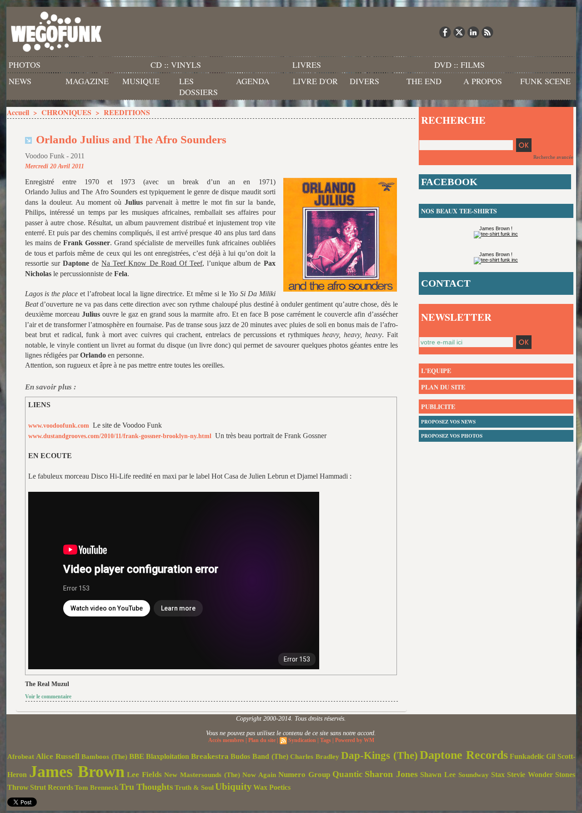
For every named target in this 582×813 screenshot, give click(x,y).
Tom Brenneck (96, 787)
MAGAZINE (87, 81)
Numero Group (304, 774)
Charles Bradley (314, 756)
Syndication (302, 740)
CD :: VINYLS (176, 64)
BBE (136, 756)
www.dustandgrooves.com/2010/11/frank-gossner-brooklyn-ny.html (119, 436)
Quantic (347, 774)
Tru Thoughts (146, 787)
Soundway (473, 774)
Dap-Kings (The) (379, 755)
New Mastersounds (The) (202, 774)
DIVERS (364, 81)
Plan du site (262, 740)
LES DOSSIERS (198, 86)
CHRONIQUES (66, 112)
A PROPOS (482, 81)
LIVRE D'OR (315, 81)
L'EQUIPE (436, 370)
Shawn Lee (438, 774)
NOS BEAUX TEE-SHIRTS (459, 211)
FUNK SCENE (545, 81)
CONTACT (446, 283)
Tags (325, 740)
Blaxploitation (167, 756)
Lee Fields (144, 774)
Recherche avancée (553, 157)
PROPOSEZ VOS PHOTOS (451, 435)
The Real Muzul (47, 684)
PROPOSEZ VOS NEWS (448, 421)
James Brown (77, 772)
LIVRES (306, 64)
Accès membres (226, 740)
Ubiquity (233, 786)
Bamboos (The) (104, 756)
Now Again (259, 774)
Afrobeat (20, 756)
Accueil (18, 112)
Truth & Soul (194, 787)
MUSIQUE (141, 81)
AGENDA (253, 81)
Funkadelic (527, 756)
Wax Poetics (272, 787)
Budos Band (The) (259, 756)
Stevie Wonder (530, 775)
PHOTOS (24, 64)
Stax (498, 774)
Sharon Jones (391, 774)
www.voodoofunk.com (58, 425)
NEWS (20, 81)
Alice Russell (58, 756)
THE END (424, 81)
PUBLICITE (438, 406)
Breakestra (210, 756)
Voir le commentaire (48, 696)
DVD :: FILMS (459, 64)
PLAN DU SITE (443, 387)
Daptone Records (464, 755)
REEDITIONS (127, 112)
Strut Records (51, 787)
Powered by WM (354, 740)
